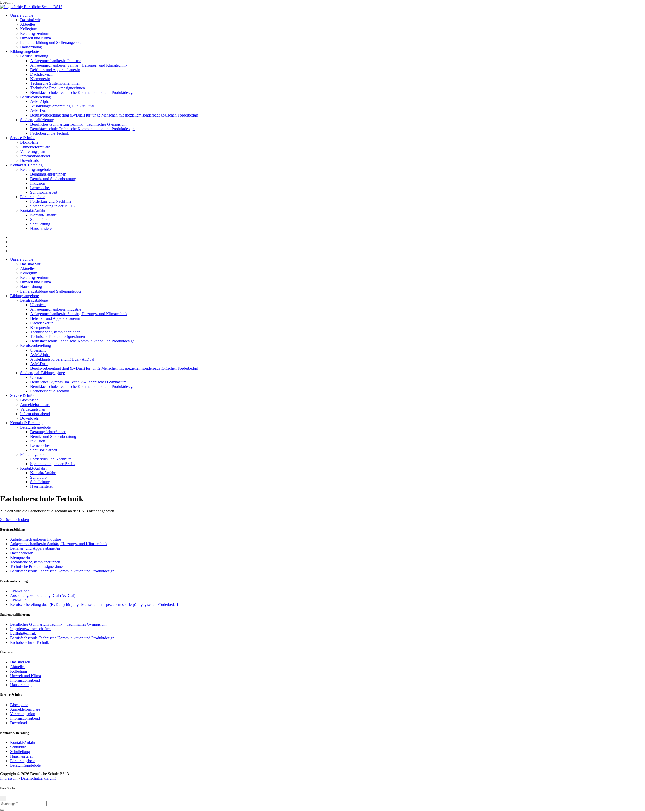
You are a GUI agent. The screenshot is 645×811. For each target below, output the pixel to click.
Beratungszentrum (34, 277)
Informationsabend (35, 414)
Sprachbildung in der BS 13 (52, 463)
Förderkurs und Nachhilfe (50, 459)
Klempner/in (40, 327)
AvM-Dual (39, 364)
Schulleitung (40, 482)
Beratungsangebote (35, 427)
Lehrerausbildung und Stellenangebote (50, 291)
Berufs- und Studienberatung (53, 436)
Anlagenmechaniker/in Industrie (55, 309)
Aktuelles (27, 268)
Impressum (8, 778)
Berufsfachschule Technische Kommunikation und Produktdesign (82, 341)
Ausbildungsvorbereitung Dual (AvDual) (62, 359)
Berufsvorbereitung (35, 345)
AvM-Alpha (40, 355)
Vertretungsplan (32, 409)
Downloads (29, 418)
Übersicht (38, 305)
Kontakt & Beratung (26, 423)
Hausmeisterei (41, 486)
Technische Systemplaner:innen (55, 332)
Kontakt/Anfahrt (33, 468)
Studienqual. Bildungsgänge (42, 373)
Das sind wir (30, 264)
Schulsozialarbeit (43, 450)
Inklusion (37, 441)
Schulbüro (38, 477)
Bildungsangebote (24, 296)
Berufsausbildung (34, 300)
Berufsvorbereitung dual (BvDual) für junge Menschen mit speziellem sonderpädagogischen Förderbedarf (114, 368)
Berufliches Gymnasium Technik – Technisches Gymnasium (78, 382)
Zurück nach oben (14, 519)
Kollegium (28, 273)
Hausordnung (31, 286)
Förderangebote (32, 454)
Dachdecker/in (41, 323)
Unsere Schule (21, 259)
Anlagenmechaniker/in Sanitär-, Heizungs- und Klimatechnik (78, 314)
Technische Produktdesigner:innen (57, 336)
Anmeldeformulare (35, 404)
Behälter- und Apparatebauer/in (55, 318)
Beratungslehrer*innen (48, 432)
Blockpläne (29, 400)
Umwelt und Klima (35, 282)
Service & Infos (22, 395)
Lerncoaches (40, 445)
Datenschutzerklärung (38, 778)
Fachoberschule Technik (49, 391)
